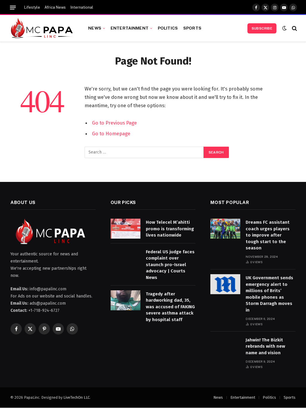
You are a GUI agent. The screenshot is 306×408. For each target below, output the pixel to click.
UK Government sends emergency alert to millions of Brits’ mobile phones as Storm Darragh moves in (269, 293)
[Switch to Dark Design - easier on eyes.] (284, 28)
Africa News (55, 7)
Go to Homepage (111, 133)
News (94, 28)
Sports (192, 28)
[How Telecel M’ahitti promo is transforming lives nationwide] (125, 229)
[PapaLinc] (42, 28)
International (82, 7)
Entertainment (130, 28)
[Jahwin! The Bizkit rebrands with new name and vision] (225, 346)
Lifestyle (32, 7)
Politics (168, 28)
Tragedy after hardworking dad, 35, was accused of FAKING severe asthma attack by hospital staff (170, 306)
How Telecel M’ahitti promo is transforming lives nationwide (170, 229)
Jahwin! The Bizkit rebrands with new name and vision (265, 346)
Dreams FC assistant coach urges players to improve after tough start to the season (268, 235)
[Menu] (13, 8)
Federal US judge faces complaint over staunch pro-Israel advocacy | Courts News (170, 264)
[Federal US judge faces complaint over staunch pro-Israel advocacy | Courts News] (125, 258)
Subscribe (262, 28)
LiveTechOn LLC (76, 397)
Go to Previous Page (114, 123)
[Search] (294, 28)
